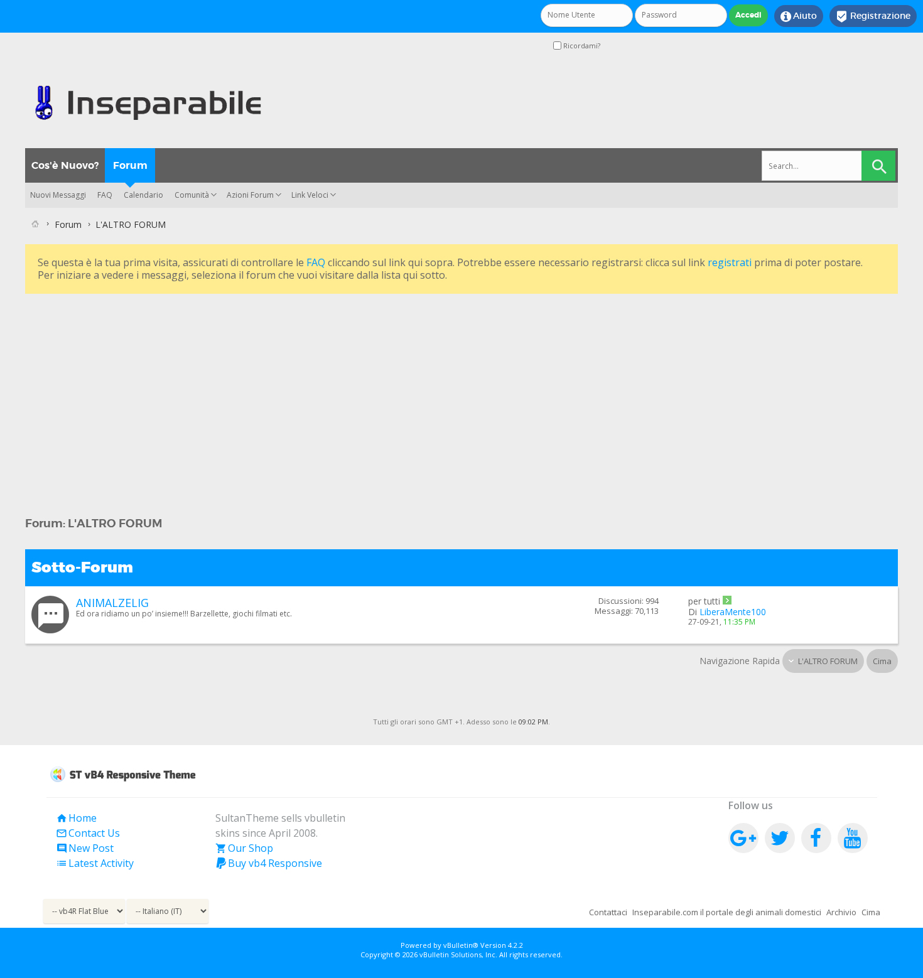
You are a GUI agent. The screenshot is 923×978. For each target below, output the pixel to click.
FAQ (104, 195)
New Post (85, 848)
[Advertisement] (402, 385)
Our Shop (244, 848)
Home (76, 818)
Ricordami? (580, 45)
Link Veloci (309, 195)
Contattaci (608, 912)
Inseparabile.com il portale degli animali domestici (726, 912)
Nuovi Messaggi (58, 195)
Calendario (143, 195)
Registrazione (873, 16)
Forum (130, 165)
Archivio (841, 912)
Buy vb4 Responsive (268, 863)
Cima (882, 661)
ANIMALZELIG (112, 602)
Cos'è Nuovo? (65, 165)
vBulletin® (460, 945)
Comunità (192, 195)
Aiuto (798, 16)
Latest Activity (95, 863)
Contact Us (88, 833)
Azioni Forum (250, 195)
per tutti (704, 601)
